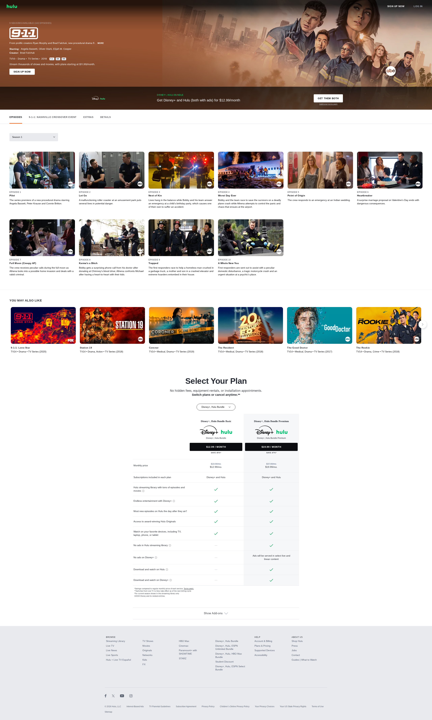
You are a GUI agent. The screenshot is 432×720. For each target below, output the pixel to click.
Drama (21, 59)
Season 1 (17, 137)
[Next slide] (422, 324)
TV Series (33, 59)
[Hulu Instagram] (130, 696)
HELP (257, 637)
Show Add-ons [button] (213, 613)
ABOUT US (297, 637)
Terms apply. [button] (189, 589)
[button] (15, 116)
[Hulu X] (116, 696)
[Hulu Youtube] (124, 696)
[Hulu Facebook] (108, 696)
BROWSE (111, 637)
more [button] (101, 43)
